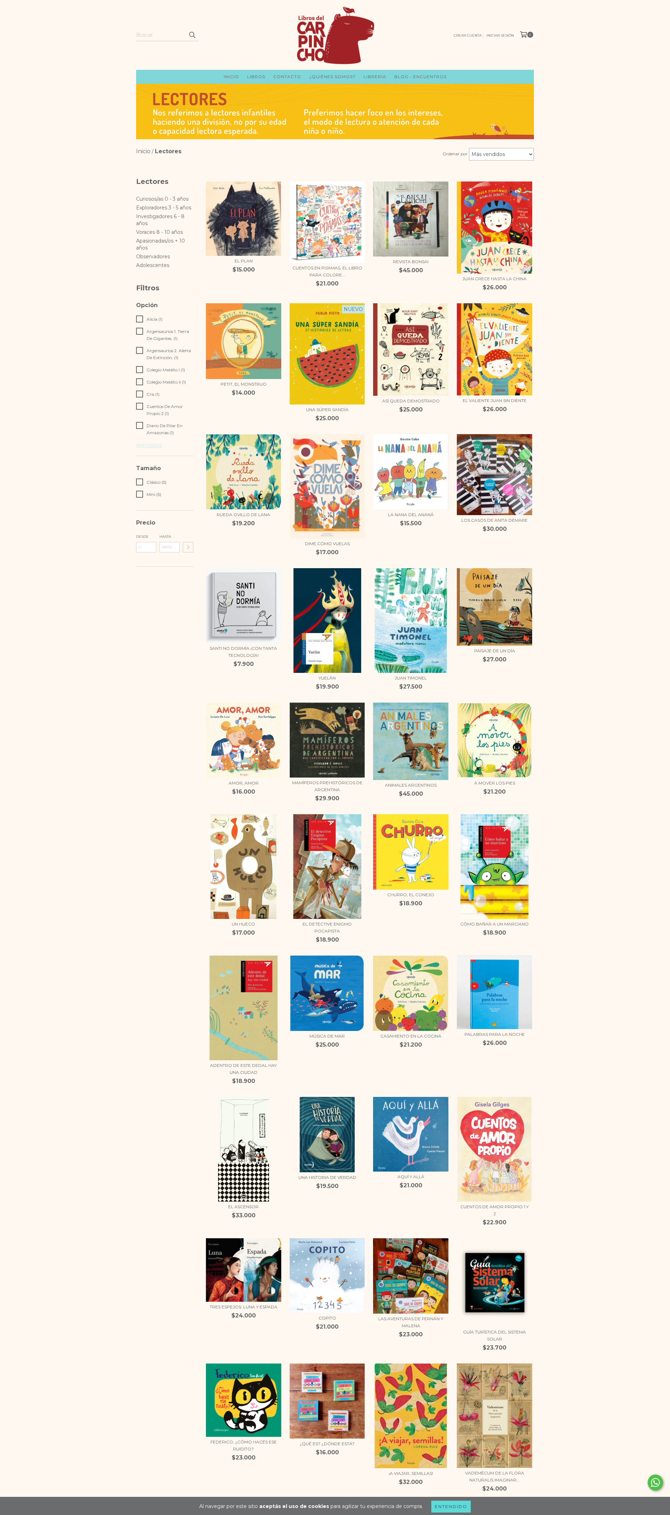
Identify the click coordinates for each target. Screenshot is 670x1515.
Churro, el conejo (410, 894)
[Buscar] (192, 35)
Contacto (287, 76)
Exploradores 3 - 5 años (163, 208)
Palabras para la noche (494, 1034)
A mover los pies (494, 783)
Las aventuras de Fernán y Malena (410, 1322)
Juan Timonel (411, 678)
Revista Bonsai (411, 261)
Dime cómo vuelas (327, 543)
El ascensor (243, 1206)
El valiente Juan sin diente (495, 400)
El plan (243, 260)
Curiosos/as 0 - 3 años (162, 199)
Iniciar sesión (500, 35)
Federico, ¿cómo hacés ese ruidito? (243, 1445)
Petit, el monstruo (244, 384)
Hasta (165, 536)
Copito (327, 1318)
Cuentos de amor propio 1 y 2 (494, 1210)
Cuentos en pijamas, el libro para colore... (327, 271)
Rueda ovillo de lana (243, 514)
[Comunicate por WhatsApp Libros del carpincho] (655, 1483)
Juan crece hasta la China (494, 278)
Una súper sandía (327, 409)
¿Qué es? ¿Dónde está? (327, 1443)
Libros (256, 76)
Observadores (153, 256)
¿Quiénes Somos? (332, 76)
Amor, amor (244, 783)
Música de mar (327, 1036)
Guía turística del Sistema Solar (494, 1335)
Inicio (231, 76)
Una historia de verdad (327, 1177)
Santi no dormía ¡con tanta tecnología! (243, 652)
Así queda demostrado (411, 400)
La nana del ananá (411, 514)
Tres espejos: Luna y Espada (243, 1306)
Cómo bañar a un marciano (494, 924)
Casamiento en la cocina (410, 1036)
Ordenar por (455, 153)
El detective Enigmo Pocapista (327, 927)
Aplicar (188, 547)
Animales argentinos (411, 785)
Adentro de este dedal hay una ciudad (243, 1069)
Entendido (451, 1506)
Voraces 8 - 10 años (159, 232)
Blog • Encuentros (420, 76)
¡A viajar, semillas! (411, 1473)
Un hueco (243, 924)
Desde (142, 536)
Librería (375, 76)
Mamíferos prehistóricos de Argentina (327, 786)
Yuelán (327, 678)
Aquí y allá (410, 1176)
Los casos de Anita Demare (494, 520)
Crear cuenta (468, 35)
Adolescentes (152, 265)
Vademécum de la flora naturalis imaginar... (494, 1476)
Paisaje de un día (494, 650)
